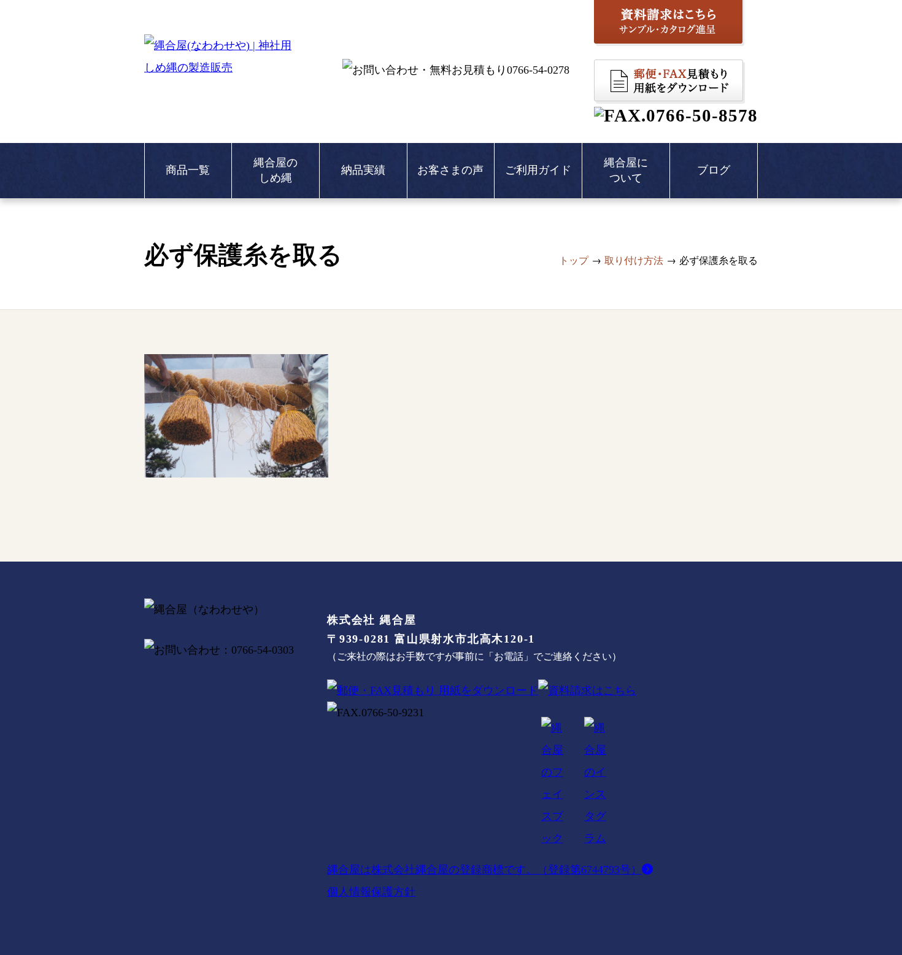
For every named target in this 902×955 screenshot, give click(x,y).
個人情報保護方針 (371, 892)
